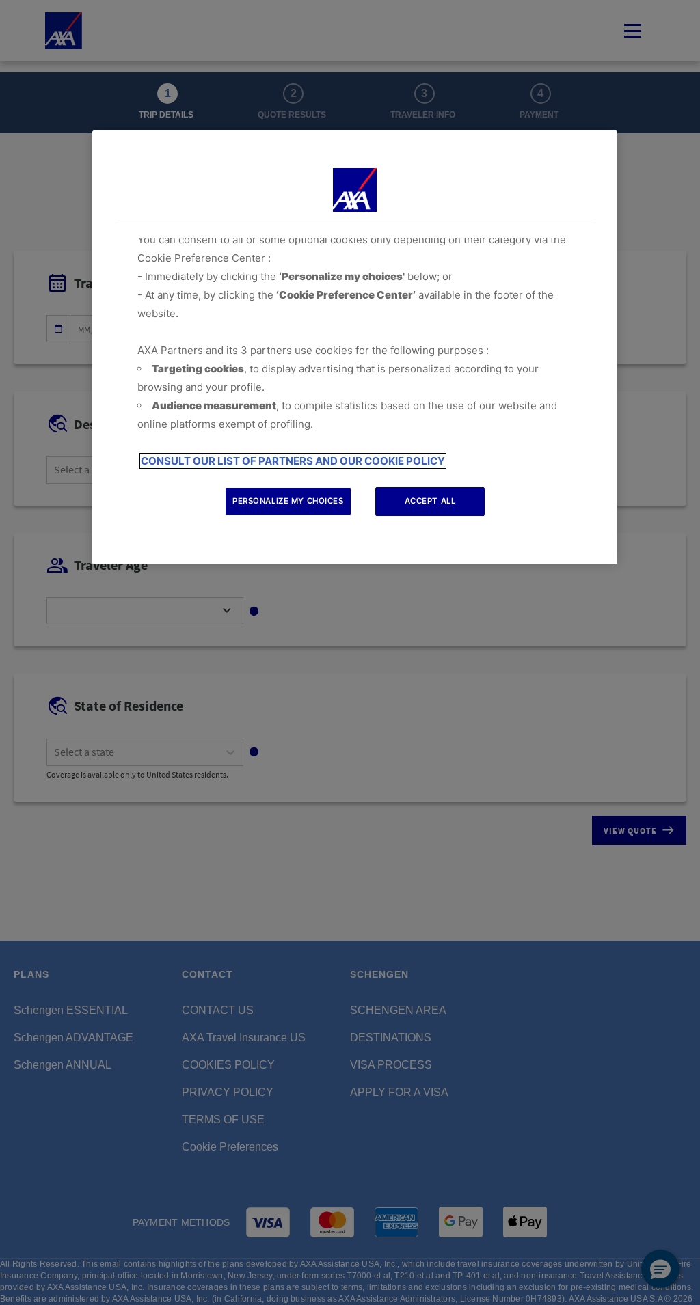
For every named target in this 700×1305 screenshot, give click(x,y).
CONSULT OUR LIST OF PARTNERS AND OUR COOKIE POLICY (293, 460)
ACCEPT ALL (430, 501)
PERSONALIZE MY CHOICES (288, 501)
